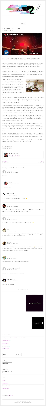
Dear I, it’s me (5, 343)
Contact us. (10, 395)
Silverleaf (9, 242)
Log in (3, 380)
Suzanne (9, 217)
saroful (8, 256)
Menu (23, 23)
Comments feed (6, 385)
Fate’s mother (5, 348)
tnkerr (8, 205)
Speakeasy (9, 148)
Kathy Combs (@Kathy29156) (13, 268)
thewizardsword (10, 193)
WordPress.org (5, 388)
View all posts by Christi (14, 155)
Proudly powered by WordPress (23, 401)
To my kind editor (5, 162)
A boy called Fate (6, 340)
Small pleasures (5, 346)
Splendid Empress (11, 279)
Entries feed (5, 383)
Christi (11, 30)
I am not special (41, 162)
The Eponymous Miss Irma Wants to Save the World (13, 338)
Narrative (9, 146)
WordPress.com (28, 402)
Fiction (4, 148)
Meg (8, 229)
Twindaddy (9, 171)
